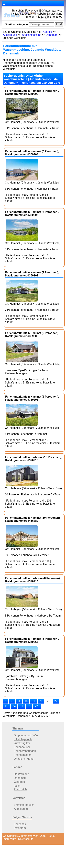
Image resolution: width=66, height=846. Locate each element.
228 (37, 706)
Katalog (47, 31)
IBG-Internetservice (26, 835)
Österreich (20, 781)
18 (26, 701)
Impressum (9, 839)
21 (48, 701)
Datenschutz (25, 839)
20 (40, 701)
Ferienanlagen (22, 754)
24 (14, 706)
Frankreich (20, 789)
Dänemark (52, 34)
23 (6, 706)
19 (33, 701)
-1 (19, 701)
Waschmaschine (31, 34)
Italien (17, 785)
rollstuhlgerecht (23, 739)
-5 (12, 701)
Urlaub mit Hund (24, 758)
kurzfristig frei (22, 743)
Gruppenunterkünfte (26, 735)
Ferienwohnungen (25, 750)
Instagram (20, 827)
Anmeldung (21, 808)
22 (55, 701)
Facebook (20, 824)
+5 (28, 706)
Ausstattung (10, 34)
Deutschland (21, 774)
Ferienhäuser (22, 747)
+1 (21, 706)
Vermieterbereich (24, 804)
